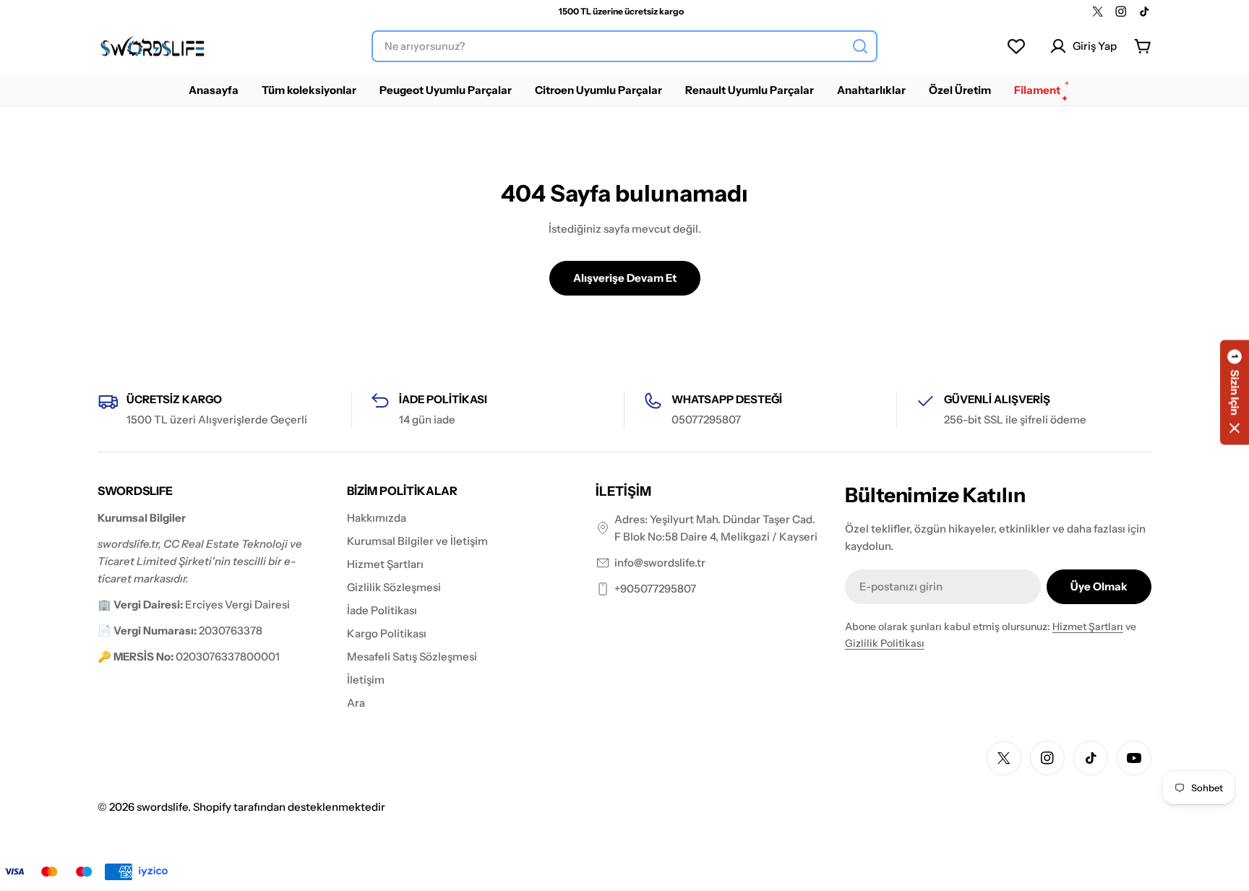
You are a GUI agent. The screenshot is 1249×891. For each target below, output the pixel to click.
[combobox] (624, 46)
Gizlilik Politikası (884, 643)
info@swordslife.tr (659, 562)
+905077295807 (655, 588)
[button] (1234, 392)
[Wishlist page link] (1016, 46)
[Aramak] (860, 46)
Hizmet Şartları (1087, 626)
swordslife (162, 807)
